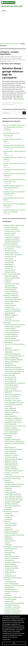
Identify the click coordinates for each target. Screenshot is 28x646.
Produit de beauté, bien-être (13, 500)
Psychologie (8, 539)
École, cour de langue (11, 583)
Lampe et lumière (10, 451)
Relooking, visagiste (10, 504)
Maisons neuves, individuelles (13, 369)
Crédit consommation (11, 330)
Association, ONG (10, 525)
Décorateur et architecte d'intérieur (15, 443)
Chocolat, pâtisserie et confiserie (14, 383)
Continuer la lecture (18, 99)
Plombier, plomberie (10, 469)
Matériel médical (9, 564)
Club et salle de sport (10, 385)
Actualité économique (11, 297)
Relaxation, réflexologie (12, 502)
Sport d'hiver (8, 570)
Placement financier (10, 336)
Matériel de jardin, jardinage (13, 459)
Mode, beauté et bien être (11, 478)
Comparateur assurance (11, 237)
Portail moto (8, 262)
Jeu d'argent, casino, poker (12, 400)
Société (6, 521)
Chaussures (8, 482)
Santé (6, 543)
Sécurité (7, 319)
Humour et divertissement (12, 395)
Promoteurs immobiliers (12, 373)
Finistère (7, 517)
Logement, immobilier (10, 358)
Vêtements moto (9, 272)
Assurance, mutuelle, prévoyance (13, 225)
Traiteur (7, 595)
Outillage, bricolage (10, 566)
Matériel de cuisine (10, 457)
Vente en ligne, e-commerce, (12, 546)
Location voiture (9, 256)
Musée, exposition (10, 416)
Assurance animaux (10, 227)
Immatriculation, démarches (13, 254)
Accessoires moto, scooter (12, 247)
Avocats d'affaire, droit (11, 301)
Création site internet (11, 609)
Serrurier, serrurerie (10, 472)
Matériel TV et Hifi (10, 461)
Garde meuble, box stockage (13, 449)
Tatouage (7, 507)
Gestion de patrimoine (11, 332)
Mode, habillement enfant (12, 494)
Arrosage (7, 435)
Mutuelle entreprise (10, 243)
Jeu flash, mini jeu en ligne (12, 404)
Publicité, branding (10, 315)
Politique (7, 537)
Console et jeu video (10, 387)
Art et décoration (9, 377)
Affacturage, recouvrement (12, 299)
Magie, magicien (9, 408)
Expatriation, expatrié (11, 531)
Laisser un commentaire (8, 104)
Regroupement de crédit (11, 340)
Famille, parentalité (10, 533)
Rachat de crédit (9, 338)
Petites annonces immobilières (13, 371)
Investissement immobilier (12, 367)
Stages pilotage (9, 266)
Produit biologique (10, 589)
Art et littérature (9, 379)
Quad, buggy (8, 264)
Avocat (7, 579)
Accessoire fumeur (10, 548)
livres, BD (7, 406)
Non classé (6, 509)
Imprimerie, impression (11, 562)
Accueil (2, 43)
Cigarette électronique (11, 556)
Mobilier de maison (10, 463)
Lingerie (7, 490)
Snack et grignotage (10, 432)
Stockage (7, 474)
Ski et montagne (9, 289)
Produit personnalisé (11, 568)
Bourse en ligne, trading (11, 326)
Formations (8, 307)
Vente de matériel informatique (13, 356)
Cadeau (7, 554)
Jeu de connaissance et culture (13, 402)
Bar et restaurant (9, 381)
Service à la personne (11, 591)
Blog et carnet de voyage (11, 278)
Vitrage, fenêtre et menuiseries (13, 476)
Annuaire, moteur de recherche (13, 603)
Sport (6, 593)
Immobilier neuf (9, 365)
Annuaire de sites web (11, 6)
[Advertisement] (14, 28)
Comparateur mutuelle (11, 239)
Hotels (7, 282)
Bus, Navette (8, 249)
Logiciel (7, 348)
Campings (7, 280)
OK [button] (14, 643)
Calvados (7, 513)
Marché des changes (10, 334)
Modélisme (8, 414)
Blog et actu (8, 303)
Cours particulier (9, 581)
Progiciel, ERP (9, 313)
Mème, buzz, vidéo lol (11, 412)
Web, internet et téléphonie (11, 597)
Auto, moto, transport (12, 43)
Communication (9, 305)
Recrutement (8, 317)
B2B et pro (8, 550)
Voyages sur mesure (10, 293)
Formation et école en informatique (15, 344)
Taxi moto (8, 268)
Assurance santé (9, 233)
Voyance (7, 544)
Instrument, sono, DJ (11, 398)
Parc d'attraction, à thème (12, 420)
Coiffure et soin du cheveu (12, 486)
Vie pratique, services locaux (11, 578)
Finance (6, 323)
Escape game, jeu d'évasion (12, 391)
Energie (7, 527)
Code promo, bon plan (11, 605)
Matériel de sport (9, 410)
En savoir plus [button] (6, 639)
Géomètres (8, 363)
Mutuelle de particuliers (11, 241)
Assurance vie (9, 235)
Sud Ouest (7, 519)
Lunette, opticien (10, 492)
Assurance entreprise (11, 229)
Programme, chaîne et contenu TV (14, 426)
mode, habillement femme (12, 496)
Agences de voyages (10, 276)
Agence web (8, 601)
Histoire (7, 393)
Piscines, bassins (9, 467)
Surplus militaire (9, 572)
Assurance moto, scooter (12, 231)
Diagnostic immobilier (11, 361)
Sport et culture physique (12, 506)
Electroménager (9, 447)
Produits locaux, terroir (10, 511)
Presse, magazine (10, 424)
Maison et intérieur (9, 433)
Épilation (7, 488)
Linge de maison (9, 453)
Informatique (7, 342)
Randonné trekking (10, 287)
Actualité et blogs (10, 599)
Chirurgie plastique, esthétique (13, 484)
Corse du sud (8, 515)
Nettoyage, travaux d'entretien (13, 585)
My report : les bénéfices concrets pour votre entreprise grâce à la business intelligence (14, 127)
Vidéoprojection (9, 576)
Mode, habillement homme (12, 498)
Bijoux (7, 480)
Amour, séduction (10, 523)
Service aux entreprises (11, 321)
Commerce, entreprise (10, 295)
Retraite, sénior (9, 541)
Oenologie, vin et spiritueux (12, 418)
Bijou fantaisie (9, 552)
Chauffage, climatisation (12, 439)
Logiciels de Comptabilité (12, 311)
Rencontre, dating (10, 428)
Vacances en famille (10, 291)
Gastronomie (8, 560)
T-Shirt (7, 574)
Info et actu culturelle (11, 396)
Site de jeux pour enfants (12, 430)
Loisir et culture (8, 375)
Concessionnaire (9, 250)
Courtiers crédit (9, 328)
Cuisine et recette (10, 389)
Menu (4, 10)
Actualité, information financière (14, 324)
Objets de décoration (10, 465)
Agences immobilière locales (13, 359)
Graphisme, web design (11, 613)
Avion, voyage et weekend (11, 274)
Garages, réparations (17, 102)
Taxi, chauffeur (9, 270)
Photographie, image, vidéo (12, 422)
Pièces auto (8, 258)
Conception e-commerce (12, 607)
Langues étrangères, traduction (13, 535)
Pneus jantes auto (10, 260)
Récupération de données (12, 354)
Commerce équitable (10, 558)
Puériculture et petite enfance (13, 470)
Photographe (8, 587)
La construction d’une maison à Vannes (14, 169)
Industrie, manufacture (11, 309)
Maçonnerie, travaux (11, 455)
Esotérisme (8, 529)
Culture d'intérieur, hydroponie (14, 441)
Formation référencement (12, 611)
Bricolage (7, 437)
